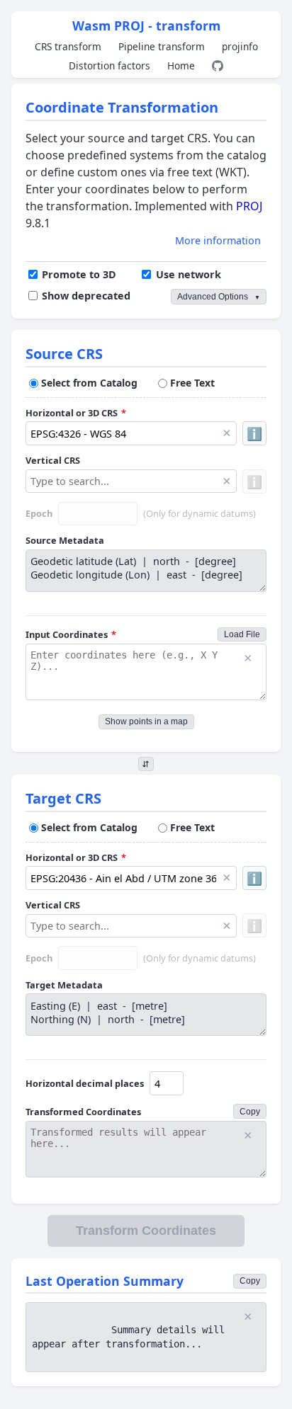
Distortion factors (109, 65)
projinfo (240, 46)
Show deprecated (86, 295)
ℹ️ (254, 433)
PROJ (249, 206)
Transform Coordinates (146, 1230)
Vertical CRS (53, 460)
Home (181, 65)
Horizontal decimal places (85, 1083)
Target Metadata (64, 985)
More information (218, 240)
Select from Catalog (89, 382)
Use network (188, 274)
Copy (250, 1112)
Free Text (192, 382)
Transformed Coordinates (83, 1111)
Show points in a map (146, 721)
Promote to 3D (79, 274)
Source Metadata (65, 540)
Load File (242, 634)
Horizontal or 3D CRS (76, 412)
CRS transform (68, 46)
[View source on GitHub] (217, 66)
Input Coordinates (71, 634)
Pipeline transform (161, 46)
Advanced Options (218, 297)
